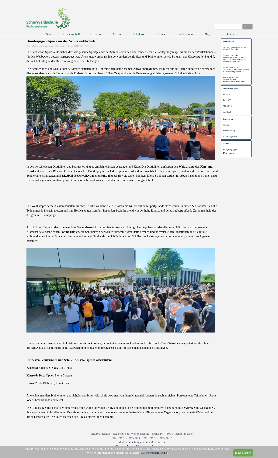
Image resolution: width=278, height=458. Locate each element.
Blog (207, 34)
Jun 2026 (227, 100)
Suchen (248, 26)
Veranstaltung (229, 131)
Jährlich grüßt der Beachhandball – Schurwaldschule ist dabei (234, 79)
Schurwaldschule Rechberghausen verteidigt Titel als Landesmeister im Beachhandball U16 (234, 58)
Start (49, 34)
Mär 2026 (227, 106)
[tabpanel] (142, 440)
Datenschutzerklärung (154, 452)
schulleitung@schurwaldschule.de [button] (145, 441)
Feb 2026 (227, 112)
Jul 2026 (227, 94)
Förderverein (185, 34)
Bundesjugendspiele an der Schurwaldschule (234, 48)
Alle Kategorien (230, 136)
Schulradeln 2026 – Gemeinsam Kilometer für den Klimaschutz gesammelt (236, 69)
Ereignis (226, 125)
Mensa (117, 34)
